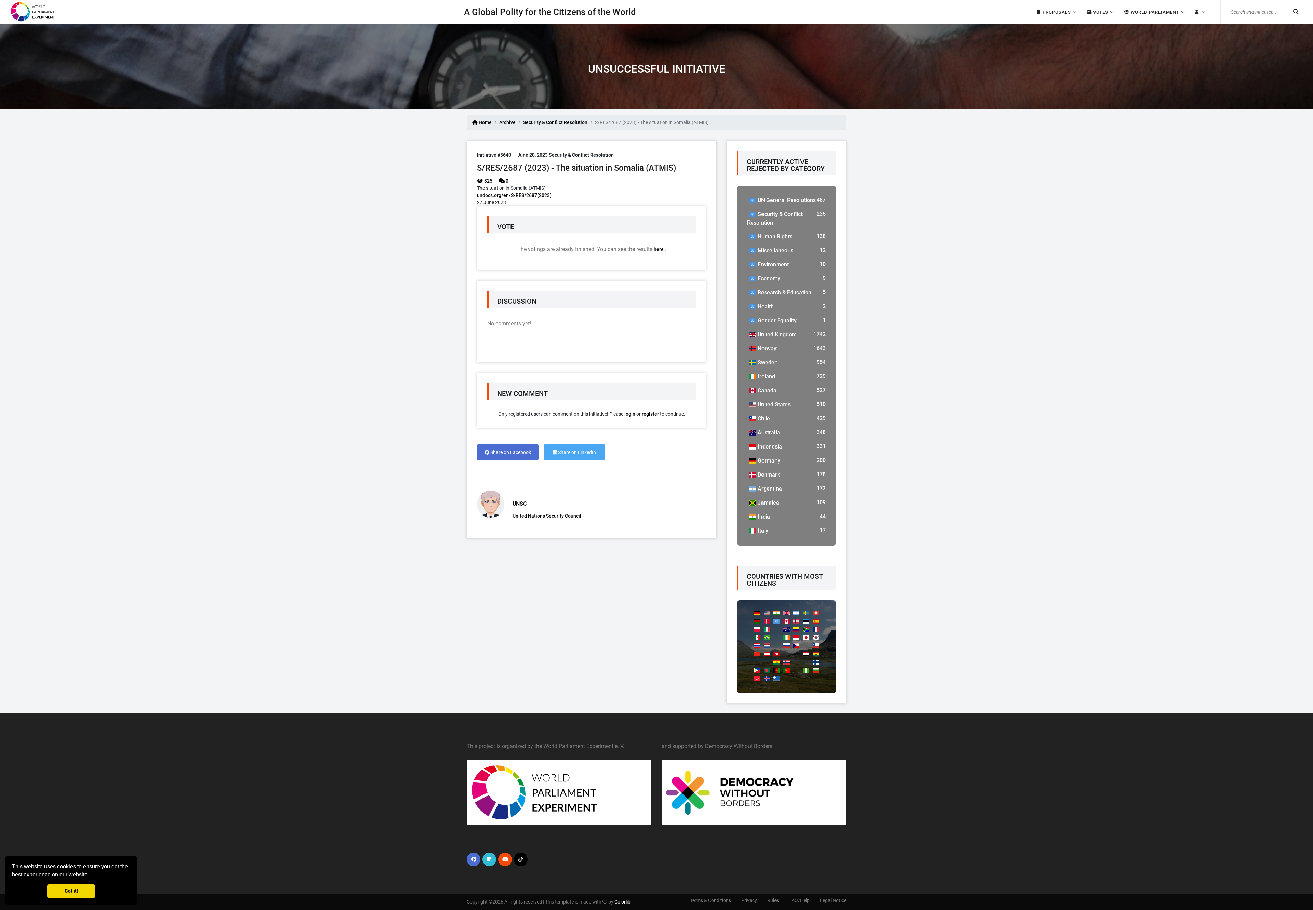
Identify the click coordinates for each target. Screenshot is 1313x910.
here (659, 249)
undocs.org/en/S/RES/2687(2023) (514, 195)
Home (485, 122)
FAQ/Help (799, 900)
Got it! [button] (71, 891)
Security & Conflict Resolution (555, 122)
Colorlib (622, 902)
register (650, 414)
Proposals (1056, 12)
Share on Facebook (510, 452)
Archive (507, 122)
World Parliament (1154, 12)
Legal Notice (833, 900)
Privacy (749, 900)
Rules (773, 900)
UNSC (520, 503)
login (629, 414)
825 (487, 181)
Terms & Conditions (710, 900)
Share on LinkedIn (576, 452)
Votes (1100, 12)
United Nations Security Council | (548, 516)
